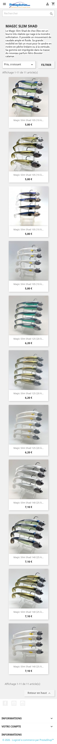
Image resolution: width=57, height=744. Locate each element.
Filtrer (46, 65)
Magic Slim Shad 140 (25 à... (28, 502)
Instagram (22, 703)
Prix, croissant (19, 65)
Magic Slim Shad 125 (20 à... (28, 338)
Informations (12, 734)
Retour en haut (39, 693)
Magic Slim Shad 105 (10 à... (28, 120)
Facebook (5, 703)
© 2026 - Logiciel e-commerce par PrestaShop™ (28, 739)
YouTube (13, 703)
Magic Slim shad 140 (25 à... (28, 557)
